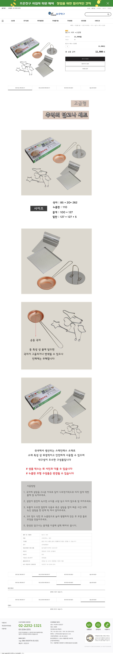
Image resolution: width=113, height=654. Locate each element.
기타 (92, 25)
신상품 (13, 21)
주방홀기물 (55, 21)
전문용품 (83, 21)
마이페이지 (99, 8)
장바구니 (104, 8)
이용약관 (4, 629)
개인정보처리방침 (6, 626)
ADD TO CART (85, 63)
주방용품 (69, 21)
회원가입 (93, 8)
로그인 (88, 8)
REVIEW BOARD (68, 88)
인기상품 (26, 21)
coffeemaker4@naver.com (63, 634)
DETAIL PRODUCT (20, 88)
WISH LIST (85, 68)
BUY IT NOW (85, 59)
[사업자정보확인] (54, 640)
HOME (71, 25)
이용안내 (4, 623)
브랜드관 (97, 21)
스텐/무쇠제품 (85, 25)
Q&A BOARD (93, 88)
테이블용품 (40, 21)
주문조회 (109, 8)
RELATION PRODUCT (44, 88)
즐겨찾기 (4, 8)
